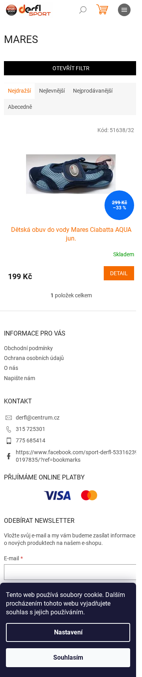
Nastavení (68, 632)
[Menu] (124, 10)
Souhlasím (68, 657)
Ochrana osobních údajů (34, 358)
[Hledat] (83, 10)
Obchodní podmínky (28, 348)
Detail (119, 273)
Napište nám (19, 378)
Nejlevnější (52, 91)
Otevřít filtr (71, 68)
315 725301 (30, 429)
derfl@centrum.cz (38, 417)
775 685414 (30, 440)
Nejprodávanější (92, 91)
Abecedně (20, 107)
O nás (11, 368)
